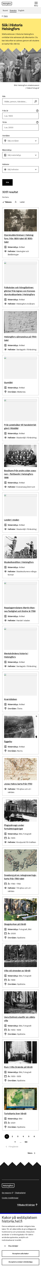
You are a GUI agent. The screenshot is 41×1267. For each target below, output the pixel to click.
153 (26, 1142)
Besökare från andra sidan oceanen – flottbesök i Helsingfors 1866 (20, 474)
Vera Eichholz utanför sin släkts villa (19, 1019)
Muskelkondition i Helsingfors (19, 562)
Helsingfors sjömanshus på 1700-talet (20, 338)
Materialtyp (7, 150)
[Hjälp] (37, 110)
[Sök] (35, 101)
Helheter (5, 164)
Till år (4, 122)
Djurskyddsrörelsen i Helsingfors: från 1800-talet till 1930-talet (19, 238)
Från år (5, 110)
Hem (6, 16)
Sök (3, 96)
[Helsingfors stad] (8, 1185)
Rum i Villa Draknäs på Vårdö (18, 1067)
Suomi (5, 10)
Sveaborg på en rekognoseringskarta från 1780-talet (20, 877)
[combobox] (20, 141)
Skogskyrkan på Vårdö (15, 924)
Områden (6, 135)
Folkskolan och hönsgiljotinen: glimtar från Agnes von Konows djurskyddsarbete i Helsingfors (19, 291)
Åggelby (8, 741)
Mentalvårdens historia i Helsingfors (16, 655)
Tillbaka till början (26, 1204)
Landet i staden (11, 519)
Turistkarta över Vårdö (15, 1113)
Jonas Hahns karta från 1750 (18, 783)
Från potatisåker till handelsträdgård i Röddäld (20, 426)
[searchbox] (18, 101)
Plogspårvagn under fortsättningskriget (14, 827)
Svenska (13, 10)
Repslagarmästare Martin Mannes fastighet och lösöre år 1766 (20, 609)
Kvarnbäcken (10, 699)
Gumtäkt (8, 382)
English (21, 10)
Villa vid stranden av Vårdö (17, 970)
